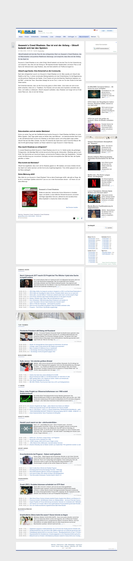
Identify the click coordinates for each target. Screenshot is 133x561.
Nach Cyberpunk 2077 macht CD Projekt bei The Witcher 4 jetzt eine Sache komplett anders (49, 276)
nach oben (111, 548)
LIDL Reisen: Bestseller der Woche (39, 380)
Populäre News (106, 252)
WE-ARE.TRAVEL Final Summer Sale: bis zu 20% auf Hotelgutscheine (49, 382)
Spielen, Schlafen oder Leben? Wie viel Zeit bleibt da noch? (46, 298)
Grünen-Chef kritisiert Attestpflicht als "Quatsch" (100, 142)
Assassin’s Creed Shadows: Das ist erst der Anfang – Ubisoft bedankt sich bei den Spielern (48, 46)
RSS (80, 546)
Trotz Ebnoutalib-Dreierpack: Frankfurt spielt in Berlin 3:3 (45, 475)
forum (114, 51)
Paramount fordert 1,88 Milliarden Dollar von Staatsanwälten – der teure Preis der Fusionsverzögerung (58, 500)
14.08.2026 (105, 242)
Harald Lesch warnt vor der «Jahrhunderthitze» (38, 422)
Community (44, 36)
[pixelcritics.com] (22, 216)
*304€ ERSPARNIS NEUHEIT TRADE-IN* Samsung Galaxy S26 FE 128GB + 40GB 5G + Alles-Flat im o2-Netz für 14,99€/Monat (65, 411)
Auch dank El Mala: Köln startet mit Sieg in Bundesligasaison (47, 473)
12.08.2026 (105, 245)
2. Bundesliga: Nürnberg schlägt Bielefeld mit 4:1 (43, 350)
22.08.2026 (92, 254)
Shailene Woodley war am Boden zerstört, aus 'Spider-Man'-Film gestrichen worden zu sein (55, 444)
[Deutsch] (95, 30)
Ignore (109, 264)
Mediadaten (71, 544)
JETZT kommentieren (102, 48)
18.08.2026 (92, 260)
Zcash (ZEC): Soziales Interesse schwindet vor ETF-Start (42, 484)
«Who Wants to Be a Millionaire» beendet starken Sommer (46, 443)
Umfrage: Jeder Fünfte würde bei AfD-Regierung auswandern (47, 346)
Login (103, 30)
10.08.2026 (105, 248)
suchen (110, 228)
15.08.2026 (105, 240)
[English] (97, 30)
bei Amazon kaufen (72, 207)
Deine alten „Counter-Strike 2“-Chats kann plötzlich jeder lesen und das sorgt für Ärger (54, 295)
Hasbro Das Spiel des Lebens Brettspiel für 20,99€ (44, 375)
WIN (64, 36)
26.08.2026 (92, 245)
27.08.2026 (92, 243)
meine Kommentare (102, 264)
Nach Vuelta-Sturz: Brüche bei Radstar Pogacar (43, 468)
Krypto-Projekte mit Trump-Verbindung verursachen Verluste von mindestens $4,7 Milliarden (55, 502)
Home (53, 546)
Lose (51, 36)
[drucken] (13, 46)
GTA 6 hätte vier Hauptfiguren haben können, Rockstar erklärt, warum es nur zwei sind (54, 293)
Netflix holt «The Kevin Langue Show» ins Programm (44, 437)
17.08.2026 (92, 262)
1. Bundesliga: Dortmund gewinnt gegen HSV (42, 351)
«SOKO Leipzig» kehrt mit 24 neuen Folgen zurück (44, 441)
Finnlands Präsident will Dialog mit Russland (37, 330)
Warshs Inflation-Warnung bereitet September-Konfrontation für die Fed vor (101, 158)
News (21, 36)
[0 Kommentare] (22, 218)
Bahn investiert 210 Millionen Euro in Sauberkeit (43, 348)
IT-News (21, 385)
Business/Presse (25, 509)
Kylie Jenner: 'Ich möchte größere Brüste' (36, 361)
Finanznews (23, 478)
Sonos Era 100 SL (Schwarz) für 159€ (40, 439)
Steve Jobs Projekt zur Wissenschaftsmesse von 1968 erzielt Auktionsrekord (44, 392)
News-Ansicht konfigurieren (109, 262)
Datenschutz (60, 544)
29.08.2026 (92, 240)
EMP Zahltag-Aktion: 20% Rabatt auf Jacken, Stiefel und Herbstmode (49, 378)
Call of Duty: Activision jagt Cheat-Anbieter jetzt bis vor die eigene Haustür (50, 296)
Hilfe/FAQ (72, 546)
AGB (66, 544)
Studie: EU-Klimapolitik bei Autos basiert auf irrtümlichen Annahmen (49, 344)
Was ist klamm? (84, 36)
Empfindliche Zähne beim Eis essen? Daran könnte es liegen (44, 515)
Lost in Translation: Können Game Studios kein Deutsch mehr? (47, 302)
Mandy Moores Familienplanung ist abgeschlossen (100, 207)
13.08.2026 (105, 243)
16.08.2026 (105, 238)
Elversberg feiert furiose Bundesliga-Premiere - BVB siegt (46, 470)
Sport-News (23, 448)
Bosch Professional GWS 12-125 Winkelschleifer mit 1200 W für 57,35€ (50, 376)
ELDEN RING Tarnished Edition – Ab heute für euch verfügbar (100, 87)
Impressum (79, 544)
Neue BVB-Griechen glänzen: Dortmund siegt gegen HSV (46, 471)
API (77, 546)
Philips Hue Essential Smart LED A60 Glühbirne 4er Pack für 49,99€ (49, 407)
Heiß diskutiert (106, 254)
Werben (93, 36)
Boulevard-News (25, 355)
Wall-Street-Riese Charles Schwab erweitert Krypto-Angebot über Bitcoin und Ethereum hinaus (56, 498)
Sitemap (53, 544)
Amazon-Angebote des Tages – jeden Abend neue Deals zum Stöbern (49, 406)
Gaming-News (23, 269)
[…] (57, 286)
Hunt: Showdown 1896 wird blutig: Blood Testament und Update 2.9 (49, 300)
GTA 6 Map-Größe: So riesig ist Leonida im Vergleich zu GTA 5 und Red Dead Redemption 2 (55, 291)
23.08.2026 (92, 252)
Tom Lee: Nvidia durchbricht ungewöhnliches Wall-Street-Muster (48, 505)
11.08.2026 (105, 247)
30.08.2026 (92, 238)
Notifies (114, 264)
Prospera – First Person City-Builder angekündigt (43, 307)
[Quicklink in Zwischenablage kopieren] (13, 44)
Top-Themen (23, 325)
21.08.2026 (92, 255)
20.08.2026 (92, 257)
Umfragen (72, 36)
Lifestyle (58, 36)
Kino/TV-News (23, 416)
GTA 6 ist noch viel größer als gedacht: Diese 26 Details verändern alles (50, 305)
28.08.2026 (92, 242)
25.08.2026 (92, 247)
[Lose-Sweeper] (98, 37)
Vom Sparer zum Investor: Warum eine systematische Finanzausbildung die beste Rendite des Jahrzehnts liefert (61, 503)
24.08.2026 (92, 248)
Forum (27, 36)
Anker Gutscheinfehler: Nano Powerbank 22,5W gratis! (45, 413)
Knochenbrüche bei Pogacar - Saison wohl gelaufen (40, 454)
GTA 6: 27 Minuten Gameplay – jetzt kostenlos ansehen (45, 303)
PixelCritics (41, 51)
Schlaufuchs (35, 36)
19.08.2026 (92, 259)
